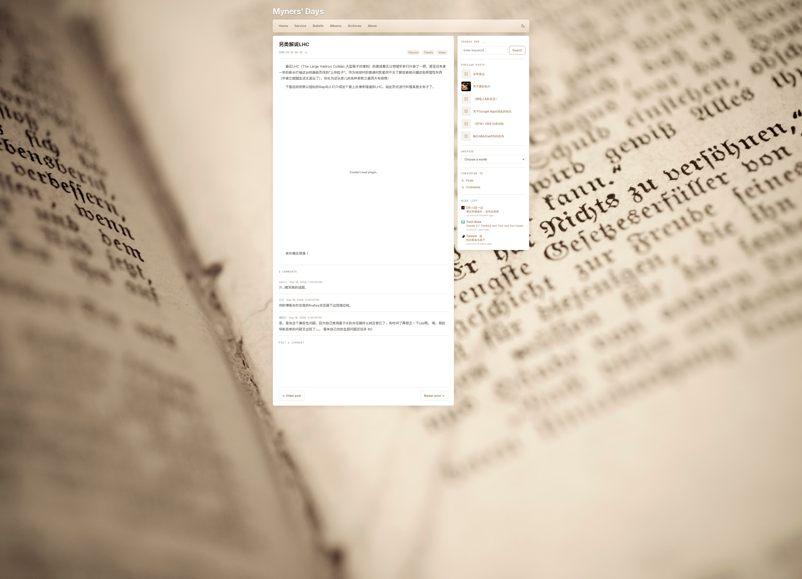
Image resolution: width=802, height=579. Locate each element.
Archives (354, 26)
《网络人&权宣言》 (485, 99)
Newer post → (434, 395)
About (372, 26)
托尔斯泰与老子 (475, 239)
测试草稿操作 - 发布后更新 (482, 211)
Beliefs (318, 26)
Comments (473, 187)
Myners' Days (298, 11)
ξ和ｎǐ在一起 (474, 207)
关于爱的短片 (482, 86)
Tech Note (473, 222)
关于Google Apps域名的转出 (492, 111)
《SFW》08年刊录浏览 (488, 123)
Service (300, 26)
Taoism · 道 (474, 236)
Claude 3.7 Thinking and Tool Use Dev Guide (494, 225)
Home (283, 26)
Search (517, 50)
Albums (335, 26)
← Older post (291, 395)
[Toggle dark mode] (523, 25)
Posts (469, 180)
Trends (428, 52)
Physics (414, 52)
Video (442, 52)
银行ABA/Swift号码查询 (488, 136)
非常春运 (479, 74)
